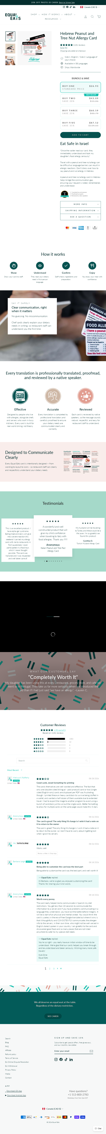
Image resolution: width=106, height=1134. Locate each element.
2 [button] (49, 968)
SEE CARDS (53, 1016)
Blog (7, 1042)
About (69, 14)
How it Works (51, 14)
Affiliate (8, 1050)
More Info (81, 204)
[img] (43, 779)
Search (7, 1039)
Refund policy (10, 1054)
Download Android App (16, 1095)
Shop (34, 14)
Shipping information (81, 210)
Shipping (63, 51)
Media (7, 1074)
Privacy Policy (10, 1070)
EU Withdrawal (11, 1066)
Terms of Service (11, 1058)
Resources (52, 19)
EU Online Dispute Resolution (17, 1062)
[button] (66, 45)
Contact (8, 1078)
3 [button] (53, 968)
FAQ (7, 1046)
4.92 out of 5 (60, 730)
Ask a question (80, 217)
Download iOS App (14, 1091)
